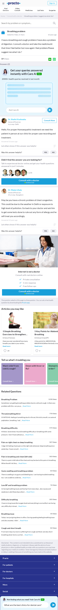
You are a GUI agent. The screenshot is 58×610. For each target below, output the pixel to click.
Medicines (29, 10)
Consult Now (49, 120)
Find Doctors (6, 9)
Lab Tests (40, 10)
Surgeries (52, 10)
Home (3, 16)
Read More (27, 406)
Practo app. (26, 303)
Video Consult (17, 9)
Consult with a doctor (14, 16)
